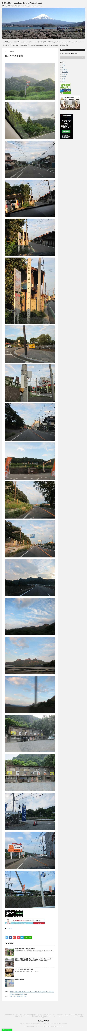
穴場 (63, 81)
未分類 (64, 76)
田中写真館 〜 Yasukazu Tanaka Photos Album (22, 3)
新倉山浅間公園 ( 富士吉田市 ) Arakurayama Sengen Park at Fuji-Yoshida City (39, 45)
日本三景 (64, 74)
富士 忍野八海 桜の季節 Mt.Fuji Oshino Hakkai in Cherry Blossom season (66, 42)
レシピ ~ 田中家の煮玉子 (40, 42)
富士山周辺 (65, 72)
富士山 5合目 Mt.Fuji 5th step (10, 45)
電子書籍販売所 (64, 45)
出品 (63, 67)
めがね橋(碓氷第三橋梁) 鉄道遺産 (24, 948)
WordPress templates (26, 42)
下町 (63, 65)
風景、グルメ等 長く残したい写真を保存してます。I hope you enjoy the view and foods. (43, 1023)
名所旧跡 (9, 928)
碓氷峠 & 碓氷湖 (19, 979)
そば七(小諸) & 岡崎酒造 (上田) (23, 969)
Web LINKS (16, 42)
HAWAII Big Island (7, 42)
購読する (64, 49)
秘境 (63, 79)
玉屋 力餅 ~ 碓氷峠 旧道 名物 (18, 996)
